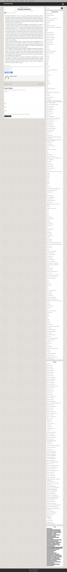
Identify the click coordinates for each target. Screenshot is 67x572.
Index (26, 1)
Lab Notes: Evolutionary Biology (51, 467)
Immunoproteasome (50, 235)
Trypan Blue (48, 350)
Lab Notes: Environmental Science (52, 465)
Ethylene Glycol (49, 273)
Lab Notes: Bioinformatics (50, 437)
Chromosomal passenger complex (54, 539)
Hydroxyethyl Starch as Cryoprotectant (52, 264)
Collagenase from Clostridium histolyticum (53, 326)
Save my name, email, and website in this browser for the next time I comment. (18, 114)
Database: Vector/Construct (51, 416)
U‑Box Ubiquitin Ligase (50, 121)
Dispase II (48, 302)
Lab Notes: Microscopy (50, 447)
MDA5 (47, 63)
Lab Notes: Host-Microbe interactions (52, 487)
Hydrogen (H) (50, 554)
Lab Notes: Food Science (50, 468)
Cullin (47, 185)
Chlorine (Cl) (50, 538)
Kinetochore (48, 49)
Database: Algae (49, 367)
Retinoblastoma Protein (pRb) (51, 149)
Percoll (48, 309)
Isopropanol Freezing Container (51, 353)
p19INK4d (48, 173)
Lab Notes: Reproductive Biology (52, 506)
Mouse (59, 556)
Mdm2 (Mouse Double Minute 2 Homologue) (53, 118)
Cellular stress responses (53, 537)
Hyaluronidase (49, 336)
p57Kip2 (48, 180)
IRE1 (47, 30)
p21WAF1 (48, 183)
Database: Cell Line (50, 380)
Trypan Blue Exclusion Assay (51, 334)
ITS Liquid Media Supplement (51, 331)
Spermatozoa (49, 283)
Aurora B (48, 54)
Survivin (48, 71)
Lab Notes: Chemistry (50, 457)
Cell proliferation (51, 536)
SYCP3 (48, 215)
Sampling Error (49, 222)
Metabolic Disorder (49, 135)
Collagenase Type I (49, 312)
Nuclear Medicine (49, 239)
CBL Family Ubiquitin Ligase (51, 88)
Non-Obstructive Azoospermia (51, 128)
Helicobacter (50, 551)
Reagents (48, 516)
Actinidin (48, 319)
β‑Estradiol (48, 321)
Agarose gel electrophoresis (53, 529)
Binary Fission (49, 169)
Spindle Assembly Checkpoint (51, 51)
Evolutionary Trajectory (50, 223)
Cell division (56, 534)
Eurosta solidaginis (49, 293)
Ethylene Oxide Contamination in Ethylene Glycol (54, 242)
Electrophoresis (49, 443)
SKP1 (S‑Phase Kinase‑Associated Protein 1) (53, 188)
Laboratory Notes (8, 3)
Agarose (49, 528)
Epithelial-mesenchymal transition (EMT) (54, 547)
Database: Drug (49, 389)
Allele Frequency (49, 225)
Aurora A (48, 47)
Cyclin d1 (58, 542)
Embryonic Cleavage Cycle (51, 168)
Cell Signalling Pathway (50, 20)
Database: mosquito (50, 404)
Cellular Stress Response (50, 39)
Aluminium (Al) (50, 531)
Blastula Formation (49, 42)
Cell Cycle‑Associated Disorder (51, 297)
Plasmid (49, 559)
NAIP (47, 73)
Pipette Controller (49, 343)
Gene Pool (48, 220)
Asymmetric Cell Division (50, 156)
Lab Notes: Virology (50, 514)
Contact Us (10, 1)
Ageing (48, 133)
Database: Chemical (50, 384)
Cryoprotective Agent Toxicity (51, 278)
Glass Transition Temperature (51, 290)
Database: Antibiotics (50, 370)
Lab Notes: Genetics (50, 472)
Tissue (48, 288)
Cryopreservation (51, 542)
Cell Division (48, 206)
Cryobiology (48, 322)
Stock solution (49, 520)
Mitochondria (58, 555)
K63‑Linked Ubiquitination (50, 116)
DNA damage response (51, 544)
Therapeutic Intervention (50, 15)
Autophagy (48, 22)
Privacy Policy (32, 1)
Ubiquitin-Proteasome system (53, 564)
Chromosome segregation (52, 541)
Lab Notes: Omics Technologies (51, 495)
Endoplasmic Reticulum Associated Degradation (54, 27)
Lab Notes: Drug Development (51, 498)
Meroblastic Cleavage (50, 164)
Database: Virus (49, 418)
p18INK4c (48, 178)
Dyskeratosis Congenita (50, 106)
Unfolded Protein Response (51, 34)
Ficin (47, 317)
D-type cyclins (55, 543)
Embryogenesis (50, 546)
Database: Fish (49, 392)
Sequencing (49, 449)
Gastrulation (48, 93)
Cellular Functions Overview (51, 25)
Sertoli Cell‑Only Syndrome (51, 126)
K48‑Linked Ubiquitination (50, 130)
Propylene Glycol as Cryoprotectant (52, 271)
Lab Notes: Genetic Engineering (51, 470)
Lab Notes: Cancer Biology (51, 452)
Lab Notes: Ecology (50, 463)
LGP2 (47, 64)
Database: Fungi (49, 394)
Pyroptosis (48, 237)
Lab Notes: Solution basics (51, 458)
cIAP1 (47, 78)
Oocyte (48, 280)
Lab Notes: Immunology (50, 477)
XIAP (47, 68)
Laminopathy (48, 114)
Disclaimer (22, 1)
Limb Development (49, 144)
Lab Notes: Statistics (24, 7)
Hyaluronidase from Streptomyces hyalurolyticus (54, 300)
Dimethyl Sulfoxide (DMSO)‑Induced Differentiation (54, 244)
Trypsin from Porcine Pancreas (51, 310)
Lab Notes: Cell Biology (50, 454)
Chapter (48, 421)
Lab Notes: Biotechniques (50, 440)
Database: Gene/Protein (50, 396)
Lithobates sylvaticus (50, 295)
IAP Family (48, 66)
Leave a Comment (30, 10)
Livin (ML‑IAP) (49, 75)
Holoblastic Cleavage (50, 166)
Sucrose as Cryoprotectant (51, 259)
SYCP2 (48, 210)
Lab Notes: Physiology (50, 499)
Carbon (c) (49, 533)
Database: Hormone (50, 397)
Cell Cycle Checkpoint (50, 159)
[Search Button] (63, 4)
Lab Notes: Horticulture (50, 475)
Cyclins (49, 543)
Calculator (48, 484)
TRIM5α (48, 59)
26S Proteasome (49, 232)
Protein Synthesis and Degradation (52, 18)
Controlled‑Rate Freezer (50, 358)
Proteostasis (50, 561)
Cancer (48, 193)
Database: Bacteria (49, 375)
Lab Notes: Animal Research (51, 432)
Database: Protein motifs (50, 411)
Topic (48, 430)
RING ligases (57, 561)
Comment (6, 91)
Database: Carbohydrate (50, 379)
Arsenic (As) (57, 531)
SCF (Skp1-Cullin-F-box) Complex (52, 190)
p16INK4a (48, 176)
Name (5, 103)
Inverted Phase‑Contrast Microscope (52, 348)
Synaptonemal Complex (50, 218)
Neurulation (48, 95)
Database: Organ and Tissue (51, 406)
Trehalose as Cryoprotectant (51, 261)
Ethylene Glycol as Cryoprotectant (52, 276)
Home (5, 1)
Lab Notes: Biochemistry (50, 435)
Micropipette (48, 341)
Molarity (54, 556)
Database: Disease (49, 387)
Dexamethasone (49, 307)
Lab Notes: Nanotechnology (51, 491)
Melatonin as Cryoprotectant (51, 254)
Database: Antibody (50, 372)
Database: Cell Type (50, 382)
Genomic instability (51, 550)
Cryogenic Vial (49, 351)
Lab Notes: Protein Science (51, 503)
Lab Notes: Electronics (50, 481)
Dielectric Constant (49, 247)
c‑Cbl (47, 90)
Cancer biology (57, 532)
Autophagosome (49, 142)
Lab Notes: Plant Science (50, 501)
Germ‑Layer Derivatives (50, 97)
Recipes (48, 517)
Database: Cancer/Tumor (50, 377)
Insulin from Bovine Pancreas (51, 329)
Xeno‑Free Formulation (50, 305)
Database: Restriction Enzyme (51, 413)
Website (5, 110)
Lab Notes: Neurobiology (50, 493)
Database (48, 363)
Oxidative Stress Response (51, 37)
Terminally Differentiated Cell (51, 200)
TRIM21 (48, 80)
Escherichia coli (51, 549)
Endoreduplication (49, 154)
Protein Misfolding (49, 13)
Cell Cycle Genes (49, 161)
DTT (58, 544)
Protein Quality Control (50, 44)
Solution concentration (50, 523)
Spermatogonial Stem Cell (50, 252)
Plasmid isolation (56, 559)
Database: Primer (49, 409)
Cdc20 (48, 152)
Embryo (48, 281)
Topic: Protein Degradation (51, 197)
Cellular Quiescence (50, 202)
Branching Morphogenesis (50, 109)
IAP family (56, 554)
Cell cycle (49, 534)
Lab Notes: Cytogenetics (50, 460)
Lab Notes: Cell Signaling (51, 455)
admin (17, 10)
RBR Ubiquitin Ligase (50, 123)
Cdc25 (48, 147)
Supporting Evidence (50, 428)
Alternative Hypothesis (24, 9)
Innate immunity (50, 555)
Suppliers (48, 426)
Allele (47, 227)
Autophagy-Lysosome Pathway (51, 208)
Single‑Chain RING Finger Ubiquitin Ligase (53, 92)
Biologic (48, 249)
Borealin (48, 56)
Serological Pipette (49, 346)
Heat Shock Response (50, 35)
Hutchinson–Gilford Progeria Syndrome (52, 104)
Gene (57, 549)
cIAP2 (47, 76)
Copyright (16, 1)
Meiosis (48, 213)
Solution (49, 518)
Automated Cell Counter (50, 355)
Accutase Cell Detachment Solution (52, 338)
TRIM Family (49, 83)
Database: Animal (49, 368)
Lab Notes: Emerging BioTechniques (52, 445)
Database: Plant (49, 408)
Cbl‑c (47, 85)
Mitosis (49, 556)
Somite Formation (49, 111)
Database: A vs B (49, 365)
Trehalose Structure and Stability (52, 251)
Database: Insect (49, 399)
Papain (48, 314)
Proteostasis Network (50, 32)
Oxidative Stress (49, 285)
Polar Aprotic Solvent (50, 256)
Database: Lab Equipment (50, 401)
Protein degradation (51, 560)
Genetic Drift (48, 230)
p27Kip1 (48, 181)
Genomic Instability (49, 195)
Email (5, 107)
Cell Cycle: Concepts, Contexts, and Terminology (54, 171)
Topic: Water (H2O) (49, 324)
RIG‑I (47, 61)
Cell (54, 533)
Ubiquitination (50, 565)
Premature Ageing (49, 131)
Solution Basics (49, 522)
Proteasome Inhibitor (50, 268)
